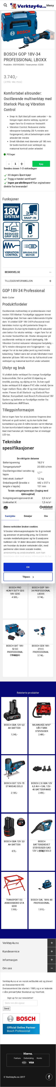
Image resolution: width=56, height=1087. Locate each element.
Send (6, 1008)
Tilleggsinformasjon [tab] (19, 280)
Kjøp (41, 164)
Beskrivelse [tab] (12, 272)
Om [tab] (46, 516)
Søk (5, 5)
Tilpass (26, 577)
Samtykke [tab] (10, 516)
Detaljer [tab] (28, 516)
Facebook (49, 1077)
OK (28, 567)
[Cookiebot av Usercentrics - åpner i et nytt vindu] (40, 508)
